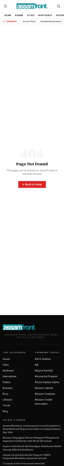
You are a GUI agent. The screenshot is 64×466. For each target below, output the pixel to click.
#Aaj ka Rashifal (44, 370)
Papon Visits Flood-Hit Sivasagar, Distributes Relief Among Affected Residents (32, 448)
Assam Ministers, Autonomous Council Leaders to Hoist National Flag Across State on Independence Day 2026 (32, 429)
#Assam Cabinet (44, 388)
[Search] (58, 6)
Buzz (5, 393)
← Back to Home (32, 184)
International (9, 376)
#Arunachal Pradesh (46, 376)
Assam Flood (29, 21)
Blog (5, 411)
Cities (30, 15)
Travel (6, 405)
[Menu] (5, 6)
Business (8, 388)
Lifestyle (7, 399)
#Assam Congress (45, 393)
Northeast (45, 15)
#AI (36, 364)
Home (7, 15)
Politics (7, 382)
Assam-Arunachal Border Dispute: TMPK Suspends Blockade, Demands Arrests (26, 456)
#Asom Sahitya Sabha (47, 382)
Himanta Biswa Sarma (50, 21)
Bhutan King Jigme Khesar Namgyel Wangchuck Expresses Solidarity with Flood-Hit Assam (31, 439)
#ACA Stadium (43, 358)
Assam (19, 15)
